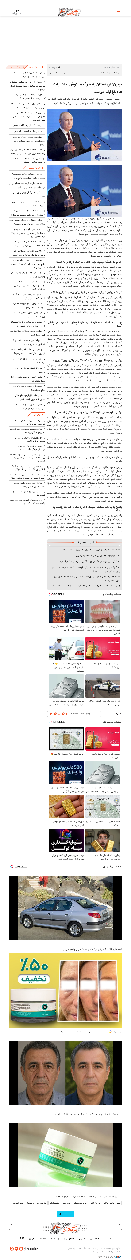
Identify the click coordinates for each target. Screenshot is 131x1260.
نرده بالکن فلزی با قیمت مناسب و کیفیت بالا (29, 493)
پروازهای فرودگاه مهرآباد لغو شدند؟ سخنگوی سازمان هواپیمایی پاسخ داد (28, 176)
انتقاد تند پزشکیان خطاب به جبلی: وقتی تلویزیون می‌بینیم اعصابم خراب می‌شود (29, 140)
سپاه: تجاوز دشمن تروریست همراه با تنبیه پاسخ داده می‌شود (28, 305)
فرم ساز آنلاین (95, 1203)
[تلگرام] (12, 1249)
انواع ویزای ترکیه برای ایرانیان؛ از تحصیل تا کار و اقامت (30, 439)
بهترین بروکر (41, 1203)
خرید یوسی (66, 1203)
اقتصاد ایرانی (54, 1203)
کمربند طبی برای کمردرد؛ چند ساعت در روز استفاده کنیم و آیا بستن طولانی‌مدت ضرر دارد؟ (27, 458)
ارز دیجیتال (30, 1203)
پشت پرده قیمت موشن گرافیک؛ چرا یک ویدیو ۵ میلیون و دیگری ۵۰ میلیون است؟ (27, 476)
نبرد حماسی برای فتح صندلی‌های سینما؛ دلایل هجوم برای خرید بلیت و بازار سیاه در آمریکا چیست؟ (28, 233)
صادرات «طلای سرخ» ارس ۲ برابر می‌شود (29, 370)
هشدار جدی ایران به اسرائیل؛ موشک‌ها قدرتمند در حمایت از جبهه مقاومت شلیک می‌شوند (27, 85)
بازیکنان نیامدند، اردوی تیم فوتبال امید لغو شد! (29, 360)
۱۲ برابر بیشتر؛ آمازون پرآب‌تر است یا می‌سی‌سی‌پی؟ (96, 555)
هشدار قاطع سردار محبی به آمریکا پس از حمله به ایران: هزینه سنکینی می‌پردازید (27, 151)
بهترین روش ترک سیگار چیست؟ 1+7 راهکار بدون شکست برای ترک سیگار (28, 467)
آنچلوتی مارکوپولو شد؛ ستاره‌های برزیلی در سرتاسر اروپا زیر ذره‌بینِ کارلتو (27, 185)
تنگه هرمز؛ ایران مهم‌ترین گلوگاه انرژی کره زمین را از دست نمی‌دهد (89, 549)
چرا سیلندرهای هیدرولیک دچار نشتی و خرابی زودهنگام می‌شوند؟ (27, 430)
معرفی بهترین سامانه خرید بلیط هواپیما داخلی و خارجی (29, 422)
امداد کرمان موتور (80, 1203)
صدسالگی (94, 1238)
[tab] (36, 67)
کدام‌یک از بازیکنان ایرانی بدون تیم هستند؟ (29, 194)
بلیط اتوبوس (18, 1203)
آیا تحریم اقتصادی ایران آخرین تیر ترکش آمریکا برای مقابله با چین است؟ (29, 253)
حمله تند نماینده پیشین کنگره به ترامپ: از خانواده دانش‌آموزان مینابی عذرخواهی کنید (29, 285)
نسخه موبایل (65, 1214)
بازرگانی (37, 414)
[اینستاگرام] (21, 1249)
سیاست (105, 67)
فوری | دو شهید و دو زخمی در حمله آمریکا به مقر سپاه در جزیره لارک (28, 96)
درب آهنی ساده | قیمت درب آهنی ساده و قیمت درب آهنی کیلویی (27, 501)
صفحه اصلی (115, 67)
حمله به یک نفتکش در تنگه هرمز (28, 131)
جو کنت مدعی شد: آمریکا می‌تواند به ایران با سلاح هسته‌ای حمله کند (28, 75)
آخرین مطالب (34, 168)
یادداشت (55, 1238)
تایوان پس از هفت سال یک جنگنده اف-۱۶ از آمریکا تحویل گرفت (29, 296)
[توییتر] (16, 1249)
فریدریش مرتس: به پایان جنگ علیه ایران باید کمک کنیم (28, 314)
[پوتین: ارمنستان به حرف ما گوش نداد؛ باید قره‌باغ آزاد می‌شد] (84, 135)
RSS (22, 1238)
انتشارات (42, 1238)
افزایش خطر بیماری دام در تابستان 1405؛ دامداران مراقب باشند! (29, 484)
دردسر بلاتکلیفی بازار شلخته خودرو (27, 125)
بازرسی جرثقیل (108, 1203)
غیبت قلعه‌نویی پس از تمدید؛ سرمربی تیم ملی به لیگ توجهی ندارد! (27, 203)
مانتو (119, 1203)
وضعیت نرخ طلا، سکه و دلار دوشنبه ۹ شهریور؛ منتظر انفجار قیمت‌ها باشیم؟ (28, 351)
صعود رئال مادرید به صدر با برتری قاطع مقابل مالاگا (29, 388)
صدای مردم (69, 1238)
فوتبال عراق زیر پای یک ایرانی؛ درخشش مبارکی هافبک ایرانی (31, 447)
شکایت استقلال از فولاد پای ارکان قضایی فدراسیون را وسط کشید (30, 397)
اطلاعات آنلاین (69, 12)
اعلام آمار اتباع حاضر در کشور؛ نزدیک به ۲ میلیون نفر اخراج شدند (27, 342)
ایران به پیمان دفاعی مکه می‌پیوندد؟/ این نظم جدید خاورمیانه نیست (87, 561)
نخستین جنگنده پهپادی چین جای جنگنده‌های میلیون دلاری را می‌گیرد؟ (29, 244)
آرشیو (31, 1238)
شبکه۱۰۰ (107, 1238)
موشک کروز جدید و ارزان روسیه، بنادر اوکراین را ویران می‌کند (28, 274)
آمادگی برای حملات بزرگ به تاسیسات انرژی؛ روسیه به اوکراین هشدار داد (28, 105)
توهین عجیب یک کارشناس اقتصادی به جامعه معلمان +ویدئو (28, 160)
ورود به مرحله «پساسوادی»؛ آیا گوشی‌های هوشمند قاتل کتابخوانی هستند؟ (85, 586)
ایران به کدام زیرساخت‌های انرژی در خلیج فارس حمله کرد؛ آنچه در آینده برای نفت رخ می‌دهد (28, 116)
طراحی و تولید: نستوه (106, 1256)
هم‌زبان (82, 1238)
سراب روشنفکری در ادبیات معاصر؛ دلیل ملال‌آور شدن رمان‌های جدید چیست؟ (27, 222)
